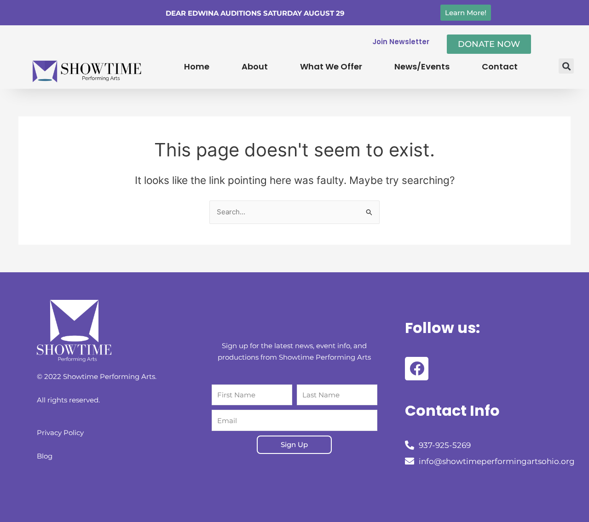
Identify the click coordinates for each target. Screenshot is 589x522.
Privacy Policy (60, 432)
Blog (44, 456)
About (255, 66)
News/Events (422, 66)
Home (196, 66)
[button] (566, 66)
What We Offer (331, 66)
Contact (500, 66)
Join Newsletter (400, 41)
